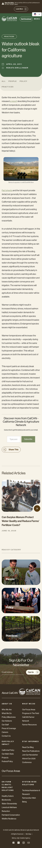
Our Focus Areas (28, 709)
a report (13, 101)
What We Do (7, 713)
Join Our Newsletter (30, 755)
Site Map (28, 834)
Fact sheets (7, 190)
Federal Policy (7, 761)
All (4, 81)
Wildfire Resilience (9, 819)
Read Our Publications (31, 751)
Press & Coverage (9, 728)
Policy (23, 81)
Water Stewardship (9, 803)
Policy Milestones (9, 717)
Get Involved (26, 19)
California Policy (8, 750)
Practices (9, 36)
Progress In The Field (30, 713)
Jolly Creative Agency (23, 838)
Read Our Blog (28, 747)
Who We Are (7, 709)
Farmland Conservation (11, 815)
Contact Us (6, 736)
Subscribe (28, 439)
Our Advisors (7, 721)
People (13, 81)
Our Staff (5, 725)
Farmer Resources (29, 725)
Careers (5, 732)
